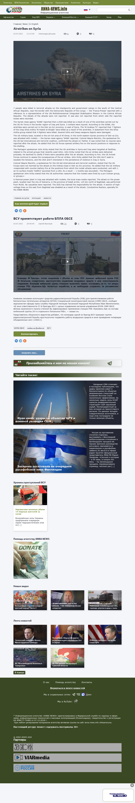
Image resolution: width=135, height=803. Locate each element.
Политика (7, 2)
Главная (17, 24)
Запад (108, 17)
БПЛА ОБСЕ (19, 328)
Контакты (87, 682)
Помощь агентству (65, 682)
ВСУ (49, 328)
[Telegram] (20, 210)
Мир (119, 17)
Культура (87, 2)
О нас (46, 682)
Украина (49, 17)
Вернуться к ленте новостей (67, 688)
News (25, 24)
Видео (96, 2)
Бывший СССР (91, 17)
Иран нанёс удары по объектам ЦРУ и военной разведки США (45, 419)
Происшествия (62, 2)
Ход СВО (36, 17)
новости (47, 198)
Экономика (36, 2)
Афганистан (8, 17)
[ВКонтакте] (16, 210)
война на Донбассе (35, 328)
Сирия (23, 17)
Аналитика (75, 2)
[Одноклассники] (24, 210)
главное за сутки (21, 198)
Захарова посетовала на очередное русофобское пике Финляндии (43, 468)
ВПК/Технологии (22, 2)
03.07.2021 (23, 34)
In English (33, 24)
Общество (48, 2)
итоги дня (36, 198)
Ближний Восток (69, 17)
